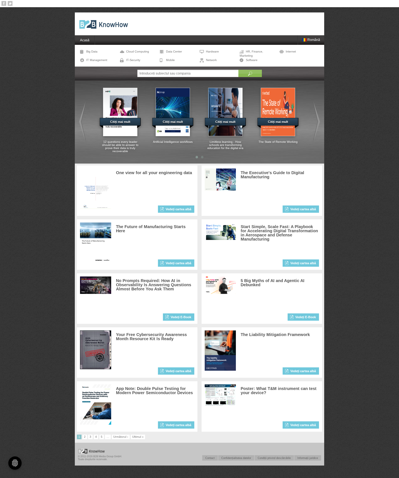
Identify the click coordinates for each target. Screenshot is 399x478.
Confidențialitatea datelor (236, 458)
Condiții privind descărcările (274, 458)
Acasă (84, 40)
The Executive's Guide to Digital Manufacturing (272, 174)
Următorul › (120, 436)
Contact (210, 458)
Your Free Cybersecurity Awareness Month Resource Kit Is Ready (151, 336)
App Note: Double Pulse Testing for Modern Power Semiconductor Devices (154, 390)
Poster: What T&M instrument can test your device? (278, 390)
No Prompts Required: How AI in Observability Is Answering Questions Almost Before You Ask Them (153, 284)
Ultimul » (138, 436)
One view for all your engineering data (154, 172)
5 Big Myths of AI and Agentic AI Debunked (272, 282)
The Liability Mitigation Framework (275, 334)
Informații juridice (307, 458)
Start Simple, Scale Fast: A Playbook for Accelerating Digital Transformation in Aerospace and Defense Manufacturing (279, 232)
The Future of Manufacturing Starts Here (151, 228)
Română (313, 40)
